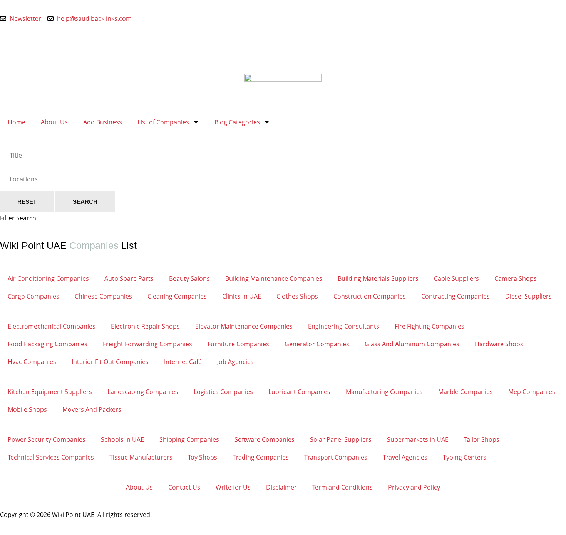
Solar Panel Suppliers (341, 439)
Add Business (102, 122)
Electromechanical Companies (51, 326)
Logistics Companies (223, 391)
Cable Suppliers (456, 278)
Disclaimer (281, 487)
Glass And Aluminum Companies (412, 344)
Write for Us (233, 487)
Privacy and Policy (414, 487)
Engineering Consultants (343, 326)
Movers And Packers (91, 409)
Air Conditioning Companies (48, 278)
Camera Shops (515, 278)
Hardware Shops (499, 344)
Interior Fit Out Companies (110, 361)
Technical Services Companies (51, 457)
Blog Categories (237, 122)
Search (85, 201)
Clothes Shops (297, 296)
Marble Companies (465, 391)
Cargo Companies (33, 296)
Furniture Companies (238, 344)
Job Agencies (235, 361)
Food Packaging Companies (47, 344)
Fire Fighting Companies (429, 326)
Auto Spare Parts (129, 278)
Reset (27, 201)
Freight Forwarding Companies (147, 344)
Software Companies (264, 439)
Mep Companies (531, 391)
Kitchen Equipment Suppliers (50, 391)
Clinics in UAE (241, 296)
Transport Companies (335, 457)
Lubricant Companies (299, 391)
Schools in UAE (122, 439)
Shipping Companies (189, 439)
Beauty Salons (189, 278)
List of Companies (163, 122)
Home (16, 122)
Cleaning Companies (177, 296)
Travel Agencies (405, 457)
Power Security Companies (46, 439)
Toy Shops (202, 457)
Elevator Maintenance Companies (244, 326)
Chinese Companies (103, 296)
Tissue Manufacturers (140, 457)
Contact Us (184, 487)
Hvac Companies (32, 361)
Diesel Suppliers (528, 296)
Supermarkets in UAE (418, 439)
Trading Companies (261, 457)
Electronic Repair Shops (145, 326)
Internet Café (183, 361)
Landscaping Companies (142, 391)
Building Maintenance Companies (273, 278)
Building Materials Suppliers (378, 278)
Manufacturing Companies (384, 391)
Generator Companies (317, 344)
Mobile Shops (27, 409)
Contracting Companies (455, 296)
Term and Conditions (342, 487)
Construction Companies (369, 296)
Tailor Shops (481, 439)
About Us (54, 122)
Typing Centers (464, 457)
